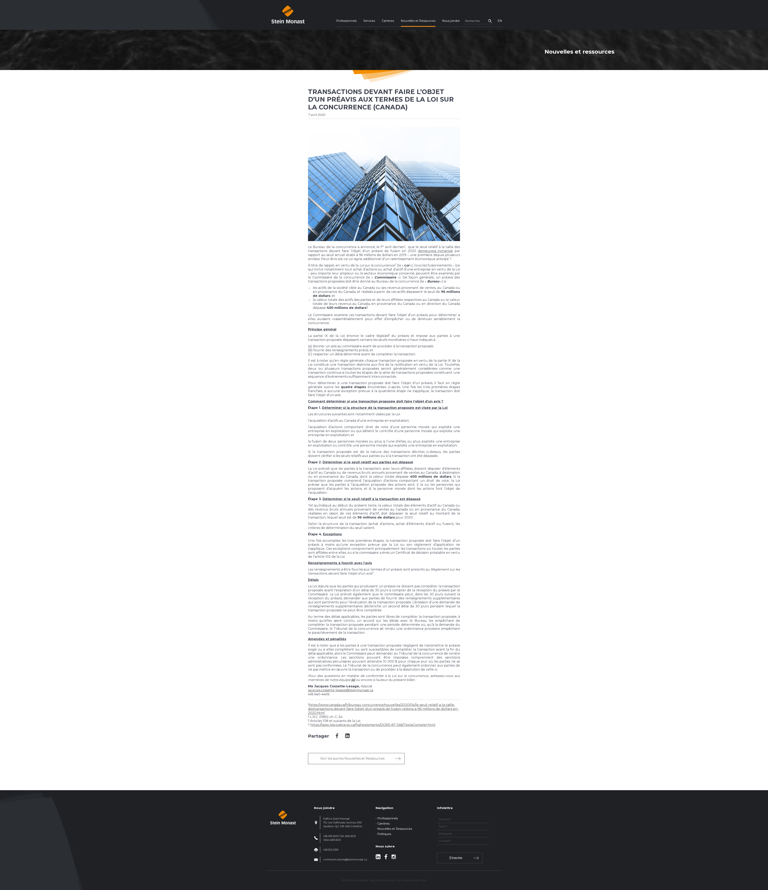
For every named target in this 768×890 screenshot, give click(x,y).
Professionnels (346, 21)
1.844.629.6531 (332, 839)
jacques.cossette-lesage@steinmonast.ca (340, 690)
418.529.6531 (330, 836)
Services (369, 21)
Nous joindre (451, 21)
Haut (763, 863)
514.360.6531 (348, 836)
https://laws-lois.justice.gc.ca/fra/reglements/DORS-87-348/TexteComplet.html (372, 725)
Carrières (388, 21)
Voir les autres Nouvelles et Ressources (352, 758)
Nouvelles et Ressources (418, 21)
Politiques (384, 834)
